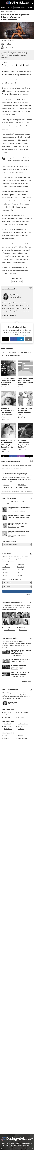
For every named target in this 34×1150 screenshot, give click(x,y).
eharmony (20, 736)
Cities (10, 7)
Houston (5, 572)
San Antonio (20, 567)
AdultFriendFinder (23, 738)
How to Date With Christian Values (19, 515)
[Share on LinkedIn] (20, 339)
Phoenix (4, 575)
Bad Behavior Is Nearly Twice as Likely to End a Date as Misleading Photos (21, 651)
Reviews (30, 7)
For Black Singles (23, 712)
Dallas (18, 572)
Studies (23, 7)
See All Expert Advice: (9, 541)
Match (6, 736)
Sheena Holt (14, 661)
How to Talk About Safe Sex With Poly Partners (18, 532)
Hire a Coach (7, 627)
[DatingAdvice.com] (17, 3)
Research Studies (23, 487)
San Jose (19, 575)
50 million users (12, 479)
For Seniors (21, 717)
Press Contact (23, 630)
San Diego (20, 569)
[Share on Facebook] (13, 339)
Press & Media (7, 487)
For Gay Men (7, 715)
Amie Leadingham (13, 517)
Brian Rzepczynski (13, 527)
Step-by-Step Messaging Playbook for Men (19, 508)
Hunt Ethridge (12, 511)
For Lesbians (21, 715)
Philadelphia (20, 564)
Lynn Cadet (14, 655)
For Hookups (8, 717)
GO (17, 591)
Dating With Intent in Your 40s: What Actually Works (17, 524)
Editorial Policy (22, 485)
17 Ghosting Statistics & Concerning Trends (18, 666)
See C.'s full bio (9, 315)
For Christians (8, 729)
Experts (17, 7)
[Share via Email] (28, 339)
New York (5, 564)
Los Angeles (6, 567)
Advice (3, 7)
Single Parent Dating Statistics (20, 659)
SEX (20, 281)
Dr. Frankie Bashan (13, 535)
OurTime (6, 738)
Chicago (4, 569)
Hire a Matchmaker (9, 630)
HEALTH (14, 281)
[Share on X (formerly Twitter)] (5, 339)
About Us (6, 485)
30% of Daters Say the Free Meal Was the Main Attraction (21, 673)
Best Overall (7, 712)
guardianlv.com (10, 273)
